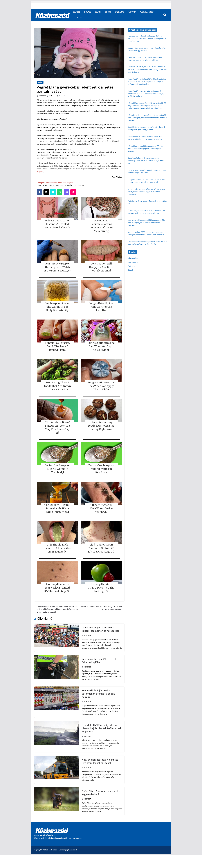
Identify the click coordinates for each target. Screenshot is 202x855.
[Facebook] (39, 192)
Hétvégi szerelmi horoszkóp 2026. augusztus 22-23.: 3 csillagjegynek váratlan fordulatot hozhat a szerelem (147, 117)
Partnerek (131, 266)
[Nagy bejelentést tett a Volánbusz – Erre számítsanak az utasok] (56, 757)
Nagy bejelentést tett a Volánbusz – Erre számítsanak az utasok (101, 761)
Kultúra (132, 12)
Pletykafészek (147, 12)
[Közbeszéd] (52, 15)
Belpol (98, 12)
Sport (108, 12)
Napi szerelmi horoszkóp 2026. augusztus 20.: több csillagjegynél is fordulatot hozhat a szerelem (146, 222)
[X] (46, 192)
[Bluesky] (53, 192)
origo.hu (40, 171)
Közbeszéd (52, 96)
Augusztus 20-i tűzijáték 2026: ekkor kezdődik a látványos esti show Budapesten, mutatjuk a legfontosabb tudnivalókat (147, 81)
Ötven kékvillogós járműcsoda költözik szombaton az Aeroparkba (100, 629)
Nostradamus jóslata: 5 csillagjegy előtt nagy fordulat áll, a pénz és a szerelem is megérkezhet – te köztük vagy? (147, 38)
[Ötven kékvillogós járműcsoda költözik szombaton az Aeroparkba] (56, 625)
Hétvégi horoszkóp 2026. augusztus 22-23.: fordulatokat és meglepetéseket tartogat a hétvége (145, 148)
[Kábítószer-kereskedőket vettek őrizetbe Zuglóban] (56, 656)
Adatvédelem (133, 258)
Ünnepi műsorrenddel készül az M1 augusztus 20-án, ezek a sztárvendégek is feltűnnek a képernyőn (146, 191)
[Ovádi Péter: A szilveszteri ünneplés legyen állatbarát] (56, 788)
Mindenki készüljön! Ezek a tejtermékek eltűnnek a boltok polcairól (98, 694)
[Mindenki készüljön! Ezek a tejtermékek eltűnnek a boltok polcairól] (56, 688)
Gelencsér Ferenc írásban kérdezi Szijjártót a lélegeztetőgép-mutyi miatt (101, 607)
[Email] (73, 192)
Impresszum (133, 262)
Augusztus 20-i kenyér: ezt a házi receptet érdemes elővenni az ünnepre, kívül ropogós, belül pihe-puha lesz (146, 93)
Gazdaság (119, 12)
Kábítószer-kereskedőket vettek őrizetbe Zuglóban (99, 660)
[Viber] (66, 192)
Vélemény (77, 18)
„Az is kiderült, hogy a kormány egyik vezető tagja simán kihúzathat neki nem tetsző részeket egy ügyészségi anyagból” (57, 609)
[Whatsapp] (60, 192)
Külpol (87, 12)
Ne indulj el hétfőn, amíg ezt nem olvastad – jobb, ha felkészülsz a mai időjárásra (101, 728)
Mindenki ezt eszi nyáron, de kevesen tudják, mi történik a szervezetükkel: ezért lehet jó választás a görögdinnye (147, 69)
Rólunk (130, 270)
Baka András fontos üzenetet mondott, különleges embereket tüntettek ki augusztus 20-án (147, 160)
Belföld (77, 12)
